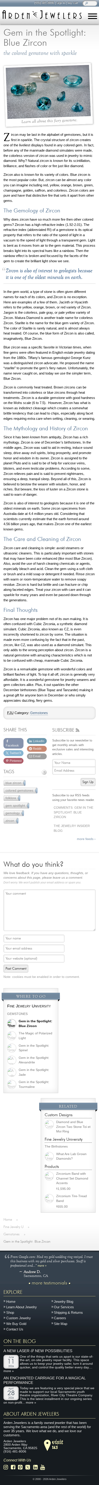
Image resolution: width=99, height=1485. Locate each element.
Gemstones (39, 713)
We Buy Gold (16, 1324)
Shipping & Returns (68, 1312)
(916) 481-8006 (44, 3)
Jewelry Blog (63, 1301)
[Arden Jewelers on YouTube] (43, 1467)
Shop (10, 1312)
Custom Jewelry (18, 1318)
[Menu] (92, 17)
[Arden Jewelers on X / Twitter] (29, 1467)
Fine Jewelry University (29, 1005)
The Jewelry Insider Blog (72, 828)
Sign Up (87, 782)
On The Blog (19, 1341)
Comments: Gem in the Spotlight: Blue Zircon (73, 812)
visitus (57, 1444)
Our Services (64, 1307)
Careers (60, 1318)
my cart (73, 3)
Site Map (60, 1324)
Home (10, 1301)
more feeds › (86, 839)
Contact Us (14, 1329)
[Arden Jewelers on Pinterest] (21, 1467)
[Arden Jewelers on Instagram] (7, 1467)
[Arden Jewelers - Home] (42, 14)
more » (42, 1265)
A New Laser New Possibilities (37, 1351)
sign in (61, 3)
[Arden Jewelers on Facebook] (14, 1467)
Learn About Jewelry (21, 1307)
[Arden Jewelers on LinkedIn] (36, 1467)
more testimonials (49, 1283)
